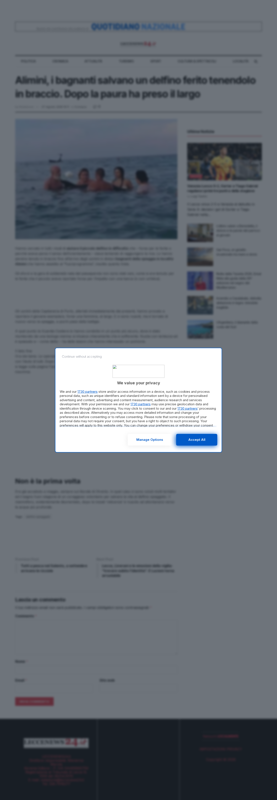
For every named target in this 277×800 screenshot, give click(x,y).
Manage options (149, 440)
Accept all (196, 440)
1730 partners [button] (87, 391)
